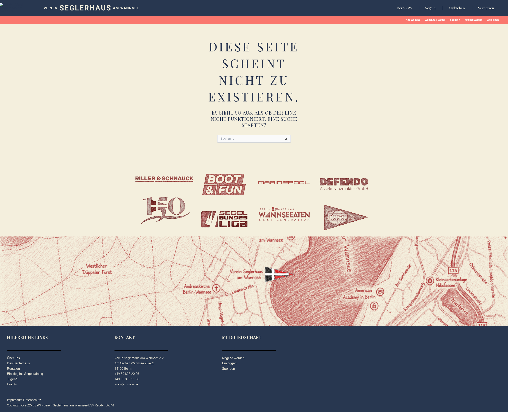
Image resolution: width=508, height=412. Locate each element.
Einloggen (229, 363)
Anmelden (493, 19)
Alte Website (413, 19)
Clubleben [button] (457, 8)
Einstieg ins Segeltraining (25, 373)
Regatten (13, 368)
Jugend (12, 379)
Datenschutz (32, 400)
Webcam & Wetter (435, 19)
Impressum (14, 400)
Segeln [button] (430, 8)
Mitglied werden (473, 19)
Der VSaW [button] (404, 8)
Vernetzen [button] (486, 8)
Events (12, 384)
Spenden (455, 19)
